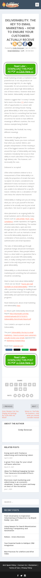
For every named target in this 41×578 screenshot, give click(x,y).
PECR (27, 219)
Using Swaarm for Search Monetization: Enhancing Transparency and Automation (20, 528)
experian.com (18, 346)
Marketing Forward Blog (16, 340)
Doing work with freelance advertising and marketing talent (18, 454)
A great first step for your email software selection (18, 463)
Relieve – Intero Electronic (14, 537)
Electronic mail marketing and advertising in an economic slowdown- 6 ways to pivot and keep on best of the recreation (19, 483)
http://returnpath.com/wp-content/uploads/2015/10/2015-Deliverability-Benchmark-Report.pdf (17, 316)
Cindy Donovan (18, 48)
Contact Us (22, 565)
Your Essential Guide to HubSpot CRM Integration (19, 544)
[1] (22, 102)
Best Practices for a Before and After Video (19, 553)
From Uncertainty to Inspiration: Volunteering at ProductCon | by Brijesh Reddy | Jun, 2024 (20, 518)
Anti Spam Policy (9, 565)
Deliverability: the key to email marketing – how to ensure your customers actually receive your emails (20, 335)
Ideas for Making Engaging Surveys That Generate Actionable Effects (19, 472)
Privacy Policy (27, 568)
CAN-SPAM (20, 219)
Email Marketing (13, 51)
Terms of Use (14, 568)
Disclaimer (33, 565)
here (18, 305)
